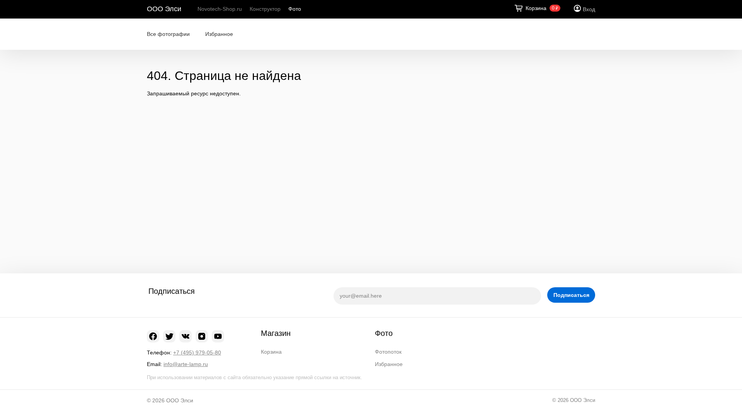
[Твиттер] (169, 336)
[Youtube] (218, 336)
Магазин (276, 333)
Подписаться (571, 295)
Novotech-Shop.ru (219, 9)
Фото (294, 9)
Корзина (271, 352)
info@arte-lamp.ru (185, 364)
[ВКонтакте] (185, 336)
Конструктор (265, 9)
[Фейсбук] (153, 336)
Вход (589, 9)
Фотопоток (388, 352)
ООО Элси (164, 9)
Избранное (219, 34)
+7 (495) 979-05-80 (197, 352)
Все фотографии (168, 34)
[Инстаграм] (202, 336)
